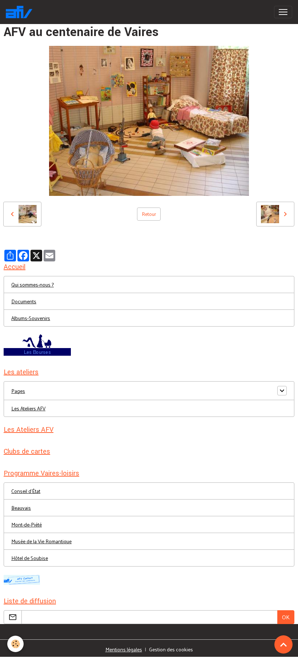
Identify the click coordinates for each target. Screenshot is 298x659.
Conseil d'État (25, 491)
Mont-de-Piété (26, 524)
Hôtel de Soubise (29, 558)
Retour (149, 213)
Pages (18, 391)
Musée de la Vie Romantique (41, 541)
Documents (23, 301)
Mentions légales (123, 649)
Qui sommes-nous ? (32, 284)
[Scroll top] (283, 644)
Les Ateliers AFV (28, 408)
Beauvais (21, 507)
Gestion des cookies (171, 649)
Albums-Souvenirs (30, 318)
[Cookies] (15, 644)
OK (286, 617)
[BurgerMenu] (283, 12)
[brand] (20, 12)
